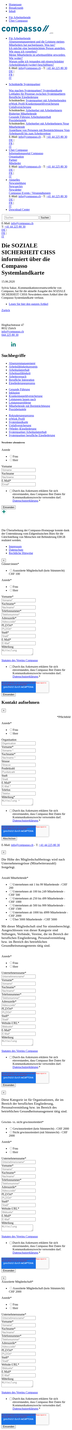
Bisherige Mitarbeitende (23, 113)
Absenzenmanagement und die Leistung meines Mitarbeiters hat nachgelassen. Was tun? (36, 43)
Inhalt (12, 11)
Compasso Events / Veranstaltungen (30, 193)
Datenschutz (16, 549)
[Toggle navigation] (51, 33)
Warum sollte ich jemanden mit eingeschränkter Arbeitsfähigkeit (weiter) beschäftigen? (36, 63)
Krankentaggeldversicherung (42, 103)
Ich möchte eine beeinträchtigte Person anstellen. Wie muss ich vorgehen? (37, 50)
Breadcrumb (16, 7)
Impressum (15, 546)
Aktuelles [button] (14, 179)
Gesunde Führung (19, 116)
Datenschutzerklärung (25, 500)
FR (11, 74)
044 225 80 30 (9, 334)
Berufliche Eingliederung (23, 97)
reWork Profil (17, 103)
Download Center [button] (19, 209)
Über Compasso (18, 20)
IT (10, 78)
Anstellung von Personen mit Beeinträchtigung (36, 130)
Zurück (5, 310)
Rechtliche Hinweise (21, 553)
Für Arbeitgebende (20, 17)
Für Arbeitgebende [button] (20, 38)
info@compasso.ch (29, 68)
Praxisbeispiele (17, 120)
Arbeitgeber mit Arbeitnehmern (44, 110)
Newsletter (15, 189)
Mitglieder (15, 163)
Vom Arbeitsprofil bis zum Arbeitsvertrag (39, 132)
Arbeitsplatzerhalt (40, 116)
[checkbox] (36, 458)
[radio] (40, 456)
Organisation (16, 156)
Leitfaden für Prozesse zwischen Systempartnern (37, 93)
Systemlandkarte (52, 90)
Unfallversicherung (20, 107)
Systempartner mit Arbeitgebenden (46, 100)
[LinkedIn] (13, 347)
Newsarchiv (16, 186)
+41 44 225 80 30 (56, 68)
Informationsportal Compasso (26, 153)
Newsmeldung (17, 183)
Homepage (15, 4)
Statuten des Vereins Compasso (19, 660)
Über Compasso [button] (18, 150)
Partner (13, 159)
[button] (40, 84)
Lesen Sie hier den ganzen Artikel (28, 304)
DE (11, 71)
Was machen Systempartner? (26, 90)
